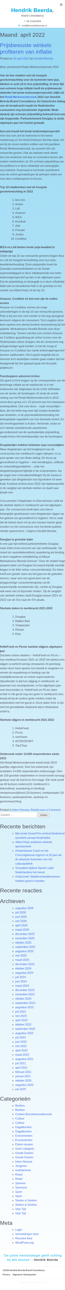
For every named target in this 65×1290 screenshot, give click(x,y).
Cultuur (19, 1118)
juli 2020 (20, 1089)
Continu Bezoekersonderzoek (33, 1114)
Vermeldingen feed (26, 1234)
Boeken (20, 1105)
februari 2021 (23, 1071)
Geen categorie (24, 1148)
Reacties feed (23, 1238)
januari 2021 (23, 1076)
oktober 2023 (23, 998)
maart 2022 (22, 1054)
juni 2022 (21, 1041)
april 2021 (21, 1067)
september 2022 (25, 1028)
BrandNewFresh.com (37, 1282)
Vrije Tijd (20, 1209)
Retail (34, 809)
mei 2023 (21, 1015)
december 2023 (24, 990)
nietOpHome (23, 1170)
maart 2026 (22, 929)
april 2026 (21, 925)
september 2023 (25, 1003)
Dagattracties (23, 1127)
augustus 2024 (24, 972)
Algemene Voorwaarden (24, 1274)
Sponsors (21, 1187)
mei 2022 (21, 1046)
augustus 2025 (24, 951)
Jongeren (21, 1165)
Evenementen (23, 1135)
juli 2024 (20, 977)
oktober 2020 (23, 1080)
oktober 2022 (23, 1024)
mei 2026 (21, 921)
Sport (18, 1191)
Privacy (6, 1274)
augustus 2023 (24, 1007)
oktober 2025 (23, 942)
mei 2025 (21, 955)
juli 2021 (20, 1063)
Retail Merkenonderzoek (21, 97)
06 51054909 (33, 21)
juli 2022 (20, 1037)
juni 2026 (21, 916)
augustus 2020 (24, 1084)
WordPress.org (24, 1242)
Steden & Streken (26, 1200)
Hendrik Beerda (43, 58)
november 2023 (24, 994)
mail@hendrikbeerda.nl (34, 25)
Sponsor (20, 1183)
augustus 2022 (24, 1033)
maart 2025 (22, 959)
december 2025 (24, 934)
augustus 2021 (24, 1059)
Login (18, 1229)
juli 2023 (20, 1011)
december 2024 (24, 964)
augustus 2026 (24, 908)
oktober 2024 (23, 968)
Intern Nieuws (20, 809)
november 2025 (24, 938)
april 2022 (21, 1050)
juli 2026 (20, 912)
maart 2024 (22, 985)
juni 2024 (21, 981)
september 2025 (25, 946)
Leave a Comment (49, 809)
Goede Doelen (24, 1153)
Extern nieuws (24, 1144)
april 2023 (21, 1020)
